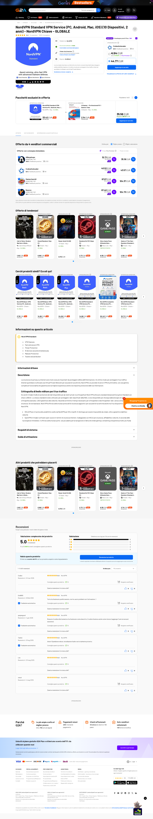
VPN (41, 22)
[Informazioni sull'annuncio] (118, 42)
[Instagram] (128, 793)
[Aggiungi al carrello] (133, 159)
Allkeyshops (30, 157)
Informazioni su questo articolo (47, 133)
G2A (18, 22)
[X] (132, 793)
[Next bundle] (135, 97)
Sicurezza (34, 22)
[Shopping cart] (134, 10)
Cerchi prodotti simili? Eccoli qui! (34, 271)
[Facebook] (114, 793)
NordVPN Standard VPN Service (54, 22)
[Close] (150, 3)
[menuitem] (20, 17)
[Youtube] (118, 793)
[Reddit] (125, 793)
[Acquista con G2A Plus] (114, 159)
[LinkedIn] (135, 793)
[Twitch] (121, 793)
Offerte (18, 133)
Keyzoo (28, 190)
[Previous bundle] (132, 97)
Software (25, 22)
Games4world (31, 179)
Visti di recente (29, 133)
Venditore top (31, 159)
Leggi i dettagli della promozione (26, 748)
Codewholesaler (119, 46)
